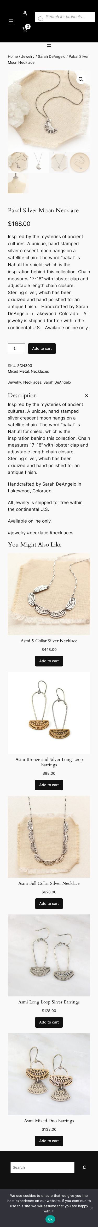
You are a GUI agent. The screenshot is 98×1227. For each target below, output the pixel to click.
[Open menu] (11, 21)
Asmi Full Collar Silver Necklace (49, 883)
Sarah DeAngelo (51, 56)
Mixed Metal (18, 371)
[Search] (84, 1167)
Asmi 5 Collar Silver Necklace (49, 641)
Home (13, 56)
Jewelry (27, 56)
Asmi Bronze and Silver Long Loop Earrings (49, 762)
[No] (91, 1208)
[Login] (24, 13)
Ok (50, 1219)
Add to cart (42, 348)
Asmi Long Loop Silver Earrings (49, 1002)
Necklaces (40, 371)
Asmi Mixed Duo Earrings (49, 1120)
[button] (81, 79)
